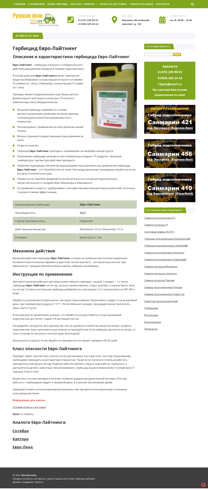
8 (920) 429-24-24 (88, 23)
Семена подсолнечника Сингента (164, 252)
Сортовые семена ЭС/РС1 (159, 232)
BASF (83, 212)
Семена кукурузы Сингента (160, 273)
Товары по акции (141, 4)
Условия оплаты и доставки (29, 407)
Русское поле (35, 20)
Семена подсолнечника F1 (160, 218)
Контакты (163, 4)
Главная (19, 4)
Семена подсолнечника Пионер (163, 287)
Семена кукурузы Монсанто (161, 266)
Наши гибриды (58, 4)
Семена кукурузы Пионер (159, 280)
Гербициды (151, 308)
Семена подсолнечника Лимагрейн (165, 259)
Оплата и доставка (113, 4)
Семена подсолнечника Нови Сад (164, 294)
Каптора (20, 438)
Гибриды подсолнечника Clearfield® (165, 245)
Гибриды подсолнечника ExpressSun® (167, 239)
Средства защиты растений (161, 301)
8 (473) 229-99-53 (88, 20)
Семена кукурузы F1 (156, 225)
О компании (36, 4)
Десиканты (150, 329)
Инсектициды (152, 322)
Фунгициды (151, 315)
